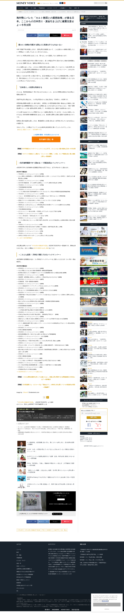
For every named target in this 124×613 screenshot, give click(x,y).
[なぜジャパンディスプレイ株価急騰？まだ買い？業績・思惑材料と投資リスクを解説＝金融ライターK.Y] (83, 218)
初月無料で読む (45, 139)
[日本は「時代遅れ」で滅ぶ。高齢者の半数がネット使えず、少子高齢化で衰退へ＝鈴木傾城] (21, 464)
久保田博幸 (67, 549)
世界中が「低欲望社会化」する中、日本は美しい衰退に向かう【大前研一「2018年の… (97, 379)
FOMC (56, 569)
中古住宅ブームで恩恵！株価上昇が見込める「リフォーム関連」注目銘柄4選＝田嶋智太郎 (97, 147)
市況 (70, 8)
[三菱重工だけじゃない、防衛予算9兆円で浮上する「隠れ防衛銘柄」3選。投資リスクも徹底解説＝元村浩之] (83, 171)
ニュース (20, 8)
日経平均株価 (65, 555)
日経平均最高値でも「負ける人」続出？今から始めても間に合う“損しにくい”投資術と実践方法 (97, 28)
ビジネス (103, 60)
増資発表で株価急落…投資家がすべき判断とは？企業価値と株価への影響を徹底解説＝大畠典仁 (97, 194)
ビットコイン (72, 553)
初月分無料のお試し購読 (41, 248)
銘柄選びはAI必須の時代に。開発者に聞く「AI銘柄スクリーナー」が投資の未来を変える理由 (95, 18)
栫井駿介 (50, 549)
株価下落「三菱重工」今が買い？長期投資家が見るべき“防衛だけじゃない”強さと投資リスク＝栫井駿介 (97, 88)
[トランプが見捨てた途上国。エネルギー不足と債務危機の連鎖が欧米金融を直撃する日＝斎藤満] (83, 179)
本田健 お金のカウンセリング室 (24, 585)
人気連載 (62, 8)
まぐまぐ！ (42, 595)
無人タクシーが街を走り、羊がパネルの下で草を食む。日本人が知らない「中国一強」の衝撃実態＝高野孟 (97, 119)
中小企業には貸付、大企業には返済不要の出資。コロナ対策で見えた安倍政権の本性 (97, 348)
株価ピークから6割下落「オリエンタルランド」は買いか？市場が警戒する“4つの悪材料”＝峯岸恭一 (97, 202)
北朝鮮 (64, 551)
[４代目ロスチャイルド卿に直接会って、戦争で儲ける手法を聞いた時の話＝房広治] (21, 485)
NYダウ (56, 571)
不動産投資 (42, 8)
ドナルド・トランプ (66, 560)
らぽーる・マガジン (60, 566)
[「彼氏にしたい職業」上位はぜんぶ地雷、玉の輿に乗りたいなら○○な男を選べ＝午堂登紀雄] (21, 471)
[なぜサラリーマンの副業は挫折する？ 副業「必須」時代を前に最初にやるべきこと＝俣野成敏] (21, 457)
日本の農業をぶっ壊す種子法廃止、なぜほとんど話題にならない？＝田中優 (97, 394)
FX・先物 (33, 8)
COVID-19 (70, 566)
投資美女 (19, 582)
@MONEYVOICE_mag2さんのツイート (94, 446)
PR (17, 591)
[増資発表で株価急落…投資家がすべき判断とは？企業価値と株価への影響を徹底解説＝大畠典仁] (83, 194)
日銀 (49, 558)
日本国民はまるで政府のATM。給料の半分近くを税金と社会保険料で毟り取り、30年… (97, 356)
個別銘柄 (52, 571)
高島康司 (54, 574)
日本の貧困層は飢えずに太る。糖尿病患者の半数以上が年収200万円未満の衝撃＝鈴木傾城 (97, 80)
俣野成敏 (62, 549)
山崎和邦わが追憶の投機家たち (24, 568)
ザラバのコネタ (20, 588)
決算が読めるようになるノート (58, 553)
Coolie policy (105, 601)
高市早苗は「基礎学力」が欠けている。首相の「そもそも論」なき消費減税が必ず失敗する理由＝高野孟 (97, 111)
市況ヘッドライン (21, 566)
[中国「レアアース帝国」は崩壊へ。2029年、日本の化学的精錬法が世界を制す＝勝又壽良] (83, 163)
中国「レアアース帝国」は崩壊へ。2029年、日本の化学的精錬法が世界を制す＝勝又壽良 (97, 36)
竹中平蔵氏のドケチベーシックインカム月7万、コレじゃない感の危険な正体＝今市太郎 (49, 148)
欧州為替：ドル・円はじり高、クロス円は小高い (92, 560)
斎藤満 (70, 551)
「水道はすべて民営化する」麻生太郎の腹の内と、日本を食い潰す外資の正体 (97, 387)
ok (106, 604)
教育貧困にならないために (68, 571)
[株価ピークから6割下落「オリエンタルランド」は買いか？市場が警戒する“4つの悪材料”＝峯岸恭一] (83, 202)
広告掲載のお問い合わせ (86, 438)
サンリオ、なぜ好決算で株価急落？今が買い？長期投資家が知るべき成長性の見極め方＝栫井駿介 (44, 427)
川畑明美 (70, 558)
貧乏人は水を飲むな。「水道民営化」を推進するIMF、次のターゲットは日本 (97, 73)
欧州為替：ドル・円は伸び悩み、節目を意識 (91, 557)
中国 (67, 551)
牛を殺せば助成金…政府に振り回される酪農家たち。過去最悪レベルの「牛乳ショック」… (97, 333)
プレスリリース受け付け (86, 441)
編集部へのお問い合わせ (86, 439)
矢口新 (50, 574)
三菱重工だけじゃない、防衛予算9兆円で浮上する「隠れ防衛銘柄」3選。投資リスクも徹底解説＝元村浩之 (97, 170)
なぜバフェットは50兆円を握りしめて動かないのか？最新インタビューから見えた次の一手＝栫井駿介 (97, 51)
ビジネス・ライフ (52, 8)
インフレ (59, 574)
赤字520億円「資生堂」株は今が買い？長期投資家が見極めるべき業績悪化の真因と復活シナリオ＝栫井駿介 (97, 65)
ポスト (56, 35)
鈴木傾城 (55, 549)
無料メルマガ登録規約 (85, 410)
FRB (67, 553)
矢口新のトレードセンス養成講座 (25, 574)
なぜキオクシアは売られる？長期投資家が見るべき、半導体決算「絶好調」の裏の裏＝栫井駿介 (97, 103)
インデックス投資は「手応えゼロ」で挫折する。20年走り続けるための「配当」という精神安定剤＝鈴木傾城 (97, 127)
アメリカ (52, 569)
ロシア (62, 564)
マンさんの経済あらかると (54, 555)
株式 (27, 8)
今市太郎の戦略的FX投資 (39, 245)
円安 (43, 530)
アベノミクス (72, 555)
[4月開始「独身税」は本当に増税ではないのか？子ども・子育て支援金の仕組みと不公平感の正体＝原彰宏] (83, 210)
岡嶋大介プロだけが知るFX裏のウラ (25, 571)
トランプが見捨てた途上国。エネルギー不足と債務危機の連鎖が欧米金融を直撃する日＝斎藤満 (97, 178)
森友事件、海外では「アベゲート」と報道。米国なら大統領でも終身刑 (97, 324)
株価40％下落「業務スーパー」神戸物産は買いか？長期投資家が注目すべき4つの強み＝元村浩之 (97, 155)
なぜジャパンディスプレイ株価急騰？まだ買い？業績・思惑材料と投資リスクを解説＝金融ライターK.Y (97, 217)
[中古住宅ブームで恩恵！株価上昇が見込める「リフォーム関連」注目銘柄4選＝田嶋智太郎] (83, 147)
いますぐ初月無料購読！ (25, 238)
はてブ (42, 35)
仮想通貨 (58, 560)
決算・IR (76, 8)
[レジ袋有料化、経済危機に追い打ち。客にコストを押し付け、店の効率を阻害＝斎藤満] (21, 443)
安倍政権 (60, 569)
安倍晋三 (49, 530)
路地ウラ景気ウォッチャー (23, 580)
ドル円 (70, 574)
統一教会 (64, 530)
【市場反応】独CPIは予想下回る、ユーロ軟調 (91, 554)
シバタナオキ (64, 574)
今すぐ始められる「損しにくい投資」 (49, 3)
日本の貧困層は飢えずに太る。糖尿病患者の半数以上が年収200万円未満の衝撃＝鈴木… (97, 371)
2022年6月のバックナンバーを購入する (30, 371)
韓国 (66, 566)
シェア (30, 35)
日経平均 (56, 530)
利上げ (60, 571)
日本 (59, 549)
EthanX (25, 392)
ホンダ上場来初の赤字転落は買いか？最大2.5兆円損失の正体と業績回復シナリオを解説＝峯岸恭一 (97, 186)
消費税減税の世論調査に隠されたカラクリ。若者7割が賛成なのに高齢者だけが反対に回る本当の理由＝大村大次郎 (97, 134)
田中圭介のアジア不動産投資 (24, 577)
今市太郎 (20, 530)
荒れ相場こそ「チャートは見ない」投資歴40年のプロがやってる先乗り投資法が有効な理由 (97, 43)
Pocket (67, 35)
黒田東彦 (66, 564)
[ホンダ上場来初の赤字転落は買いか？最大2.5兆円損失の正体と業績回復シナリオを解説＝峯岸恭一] (83, 187)
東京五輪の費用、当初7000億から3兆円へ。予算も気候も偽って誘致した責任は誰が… (97, 364)
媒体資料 (82, 436)
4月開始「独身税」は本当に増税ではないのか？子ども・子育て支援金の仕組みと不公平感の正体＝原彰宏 (97, 210)
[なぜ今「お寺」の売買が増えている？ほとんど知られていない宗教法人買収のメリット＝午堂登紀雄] (21, 450)
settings (107, 609)
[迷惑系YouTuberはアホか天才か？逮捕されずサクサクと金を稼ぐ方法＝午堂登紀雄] (21, 478)
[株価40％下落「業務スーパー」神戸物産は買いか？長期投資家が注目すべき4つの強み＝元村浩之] (83, 155)
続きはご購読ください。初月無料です (29, 129)
